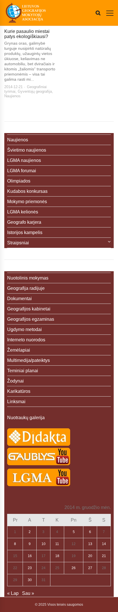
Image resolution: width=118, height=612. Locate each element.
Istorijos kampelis (24, 232)
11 (57, 544)
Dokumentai (19, 298)
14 (104, 544)
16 (30, 556)
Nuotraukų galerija (26, 417)
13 (90, 544)
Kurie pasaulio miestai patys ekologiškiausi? (27, 34)
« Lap (13, 593)
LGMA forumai (21, 170)
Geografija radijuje (26, 288)
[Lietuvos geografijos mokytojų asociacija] (25, 13)
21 (104, 556)
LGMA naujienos (24, 160)
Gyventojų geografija (35, 91)
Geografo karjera (24, 222)
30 (30, 580)
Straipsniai (18, 242)
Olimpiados (18, 181)
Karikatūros (18, 391)
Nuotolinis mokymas (27, 278)
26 (74, 568)
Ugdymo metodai (24, 329)
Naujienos (12, 96)
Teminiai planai (22, 370)
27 (90, 568)
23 (30, 568)
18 (57, 556)
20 (90, 556)
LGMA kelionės (22, 211)
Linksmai (16, 401)
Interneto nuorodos (26, 339)
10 (44, 544)
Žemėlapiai (18, 350)
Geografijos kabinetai (28, 308)
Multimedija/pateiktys (28, 360)
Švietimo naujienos (26, 150)
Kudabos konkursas (27, 191)
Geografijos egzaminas (30, 319)
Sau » (28, 593)
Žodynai (15, 381)
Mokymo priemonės (27, 201)
